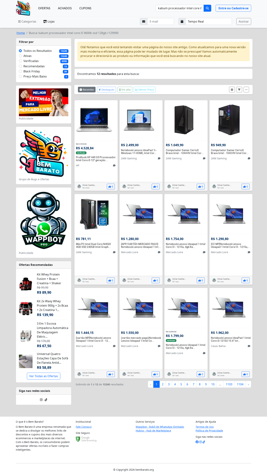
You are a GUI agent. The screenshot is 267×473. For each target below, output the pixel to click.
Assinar (244, 21)
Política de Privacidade (209, 430)
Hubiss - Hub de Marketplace (153, 430)
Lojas (51, 21)
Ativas (27, 56)
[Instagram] (41, 400)
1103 (229, 384)
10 (213, 384)
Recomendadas (34, 66)
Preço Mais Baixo (35, 76)
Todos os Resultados (37, 51)
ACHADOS (65, 8)
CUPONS (85, 8)
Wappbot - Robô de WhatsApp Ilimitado (160, 426)
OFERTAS (44, 8)
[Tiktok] (46, 400)
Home (21, 33)
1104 (240, 384)
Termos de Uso (205, 426)
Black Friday (31, 71)
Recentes (88, 89)
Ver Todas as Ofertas (43, 376)
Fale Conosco (84, 426)
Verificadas (31, 61)
